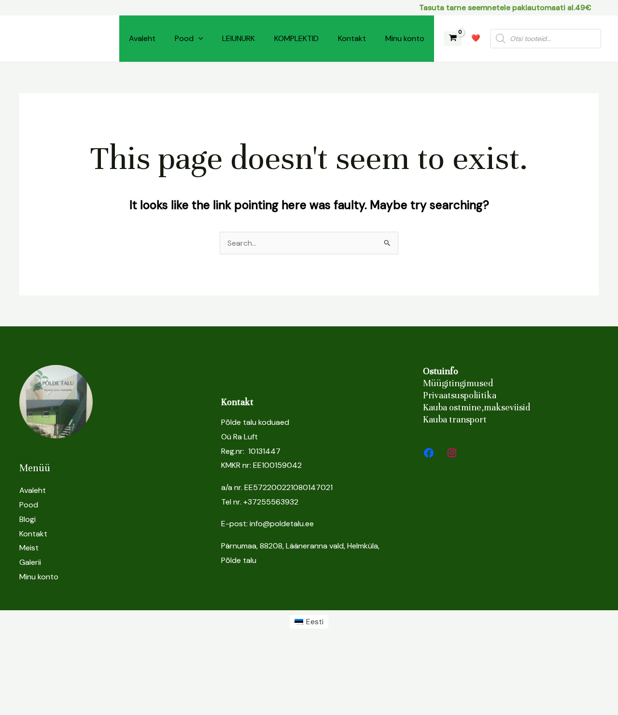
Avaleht (142, 38)
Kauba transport (455, 419)
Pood (184, 38)
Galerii (30, 562)
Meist (29, 548)
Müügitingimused (458, 383)
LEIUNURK (238, 38)
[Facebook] (429, 453)
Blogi (27, 519)
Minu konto (404, 38)
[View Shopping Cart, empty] (453, 38)
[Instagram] (452, 453)
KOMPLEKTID (296, 38)
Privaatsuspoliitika (459, 395)
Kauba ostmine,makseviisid (476, 407)
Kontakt (352, 38)
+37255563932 (270, 502)
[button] (198, 38)
